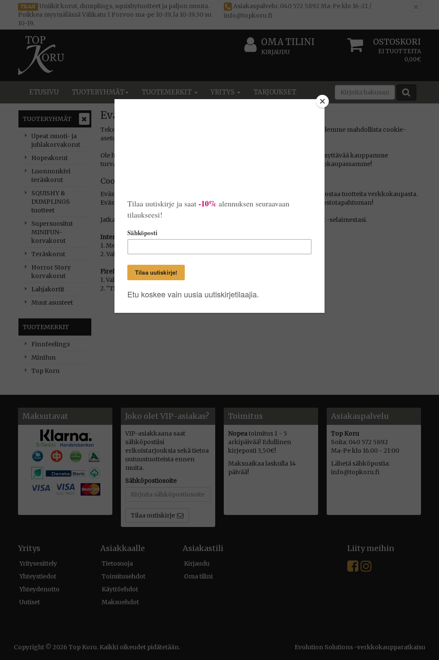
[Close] (322, 101)
